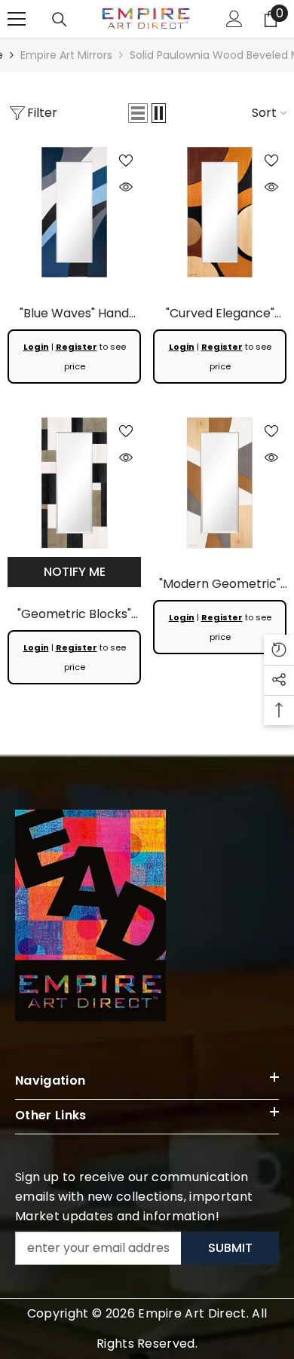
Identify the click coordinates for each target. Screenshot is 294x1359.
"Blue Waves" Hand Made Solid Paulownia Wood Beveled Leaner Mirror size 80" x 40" (74, 314)
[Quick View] (126, 187)
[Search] (60, 20)
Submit (230, 1247)
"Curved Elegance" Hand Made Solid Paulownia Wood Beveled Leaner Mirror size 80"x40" (220, 314)
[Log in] (234, 19)
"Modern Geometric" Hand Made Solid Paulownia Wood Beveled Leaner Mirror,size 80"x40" (219, 584)
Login (36, 347)
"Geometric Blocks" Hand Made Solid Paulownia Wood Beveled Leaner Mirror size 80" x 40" (74, 614)
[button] (138, 113)
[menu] (17, 19)
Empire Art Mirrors (66, 55)
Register (76, 347)
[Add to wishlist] (126, 160)
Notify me (75, 571)
